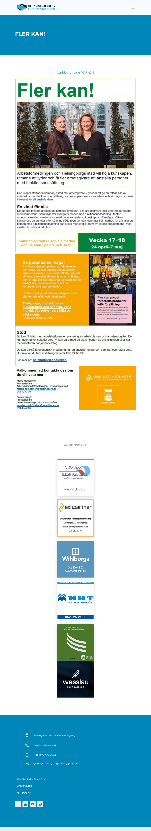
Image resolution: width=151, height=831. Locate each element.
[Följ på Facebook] (18, 804)
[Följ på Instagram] (40, 804)
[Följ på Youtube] (33, 804)
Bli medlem (24, 793)
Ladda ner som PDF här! (75, 72)
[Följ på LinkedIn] (25, 804)
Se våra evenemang (29, 779)
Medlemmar (24, 786)
